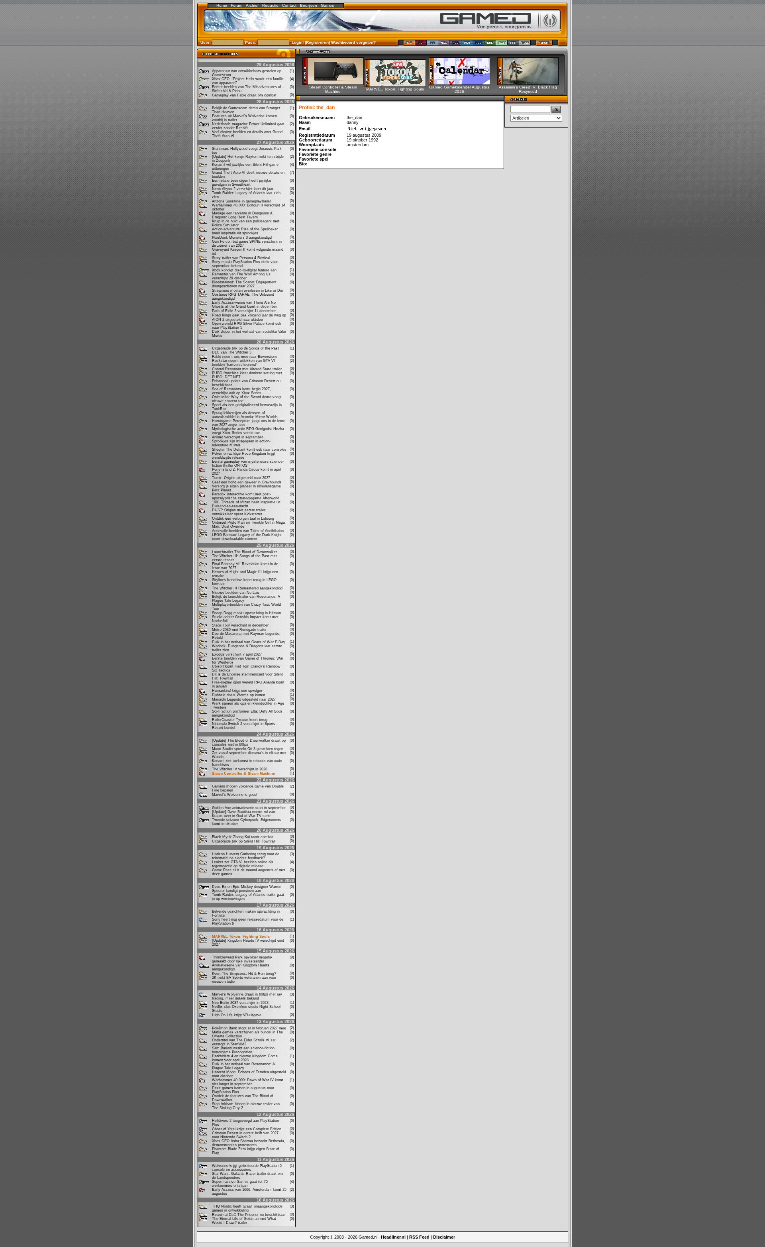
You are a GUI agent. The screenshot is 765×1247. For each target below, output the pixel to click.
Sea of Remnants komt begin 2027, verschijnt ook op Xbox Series (241, 391)
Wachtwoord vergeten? (353, 42)
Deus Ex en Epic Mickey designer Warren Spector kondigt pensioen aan (246, 889)
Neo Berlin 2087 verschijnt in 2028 (240, 1003)
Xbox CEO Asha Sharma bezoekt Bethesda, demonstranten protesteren (248, 1143)
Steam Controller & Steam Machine (243, 774)
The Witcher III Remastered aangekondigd (247, 588)
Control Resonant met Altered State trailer (247, 369)
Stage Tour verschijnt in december (240, 625)
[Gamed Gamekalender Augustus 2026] (462, 83)
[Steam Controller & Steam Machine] (335, 83)
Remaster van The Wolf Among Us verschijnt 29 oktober (241, 276)
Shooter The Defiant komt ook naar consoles (249, 450)
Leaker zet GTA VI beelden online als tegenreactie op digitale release (242, 864)
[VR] (432, 44)
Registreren (317, 42)
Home (221, 5)
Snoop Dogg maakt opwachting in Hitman (246, 613)
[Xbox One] (490, 44)
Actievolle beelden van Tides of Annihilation (248, 531)
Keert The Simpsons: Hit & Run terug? (244, 974)
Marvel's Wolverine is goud (234, 795)
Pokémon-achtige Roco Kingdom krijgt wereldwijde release (243, 456)
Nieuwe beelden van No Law (235, 593)
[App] (513, 44)
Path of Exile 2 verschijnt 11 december (244, 311)
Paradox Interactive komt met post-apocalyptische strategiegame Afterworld (245, 496)
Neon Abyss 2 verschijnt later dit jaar (242, 189)
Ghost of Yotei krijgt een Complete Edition (246, 1129)
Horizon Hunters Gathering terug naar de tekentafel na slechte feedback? (245, 856)
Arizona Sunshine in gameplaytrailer (241, 201)
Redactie (270, 5)
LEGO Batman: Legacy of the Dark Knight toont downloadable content (247, 537)
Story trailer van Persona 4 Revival (241, 258)
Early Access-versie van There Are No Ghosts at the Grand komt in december (244, 304)
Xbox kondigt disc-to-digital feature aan (244, 270)
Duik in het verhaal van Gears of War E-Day (248, 642)
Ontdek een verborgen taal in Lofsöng (243, 518)
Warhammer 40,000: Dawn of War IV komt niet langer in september (247, 1082)
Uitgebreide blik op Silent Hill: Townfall (243, 841)
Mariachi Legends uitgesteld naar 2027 (244, 699)
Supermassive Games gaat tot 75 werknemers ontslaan (240, 1184)
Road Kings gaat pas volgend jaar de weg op (249, 315)
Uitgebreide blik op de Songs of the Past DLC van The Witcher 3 (245, 350)
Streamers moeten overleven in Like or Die (247, 291)
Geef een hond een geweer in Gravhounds (247, 482)
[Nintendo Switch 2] (455, 44)
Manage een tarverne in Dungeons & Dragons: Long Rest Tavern (242, 215)
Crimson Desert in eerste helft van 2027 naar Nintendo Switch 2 (245, 1135)
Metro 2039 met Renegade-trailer (239, 630)
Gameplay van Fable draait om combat (244, 95)
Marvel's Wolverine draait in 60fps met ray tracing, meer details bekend (247, 996)
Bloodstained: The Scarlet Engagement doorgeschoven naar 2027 (244, 284)
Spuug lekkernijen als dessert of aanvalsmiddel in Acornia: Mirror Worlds (245, 415)
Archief (252, 5)
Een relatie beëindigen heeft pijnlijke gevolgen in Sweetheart (241, 183)
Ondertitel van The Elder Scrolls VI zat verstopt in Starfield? (244, 1042)
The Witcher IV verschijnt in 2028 (239, 769)
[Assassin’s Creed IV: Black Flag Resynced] (530, 83)
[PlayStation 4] (467, 44)
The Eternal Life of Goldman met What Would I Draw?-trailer (244, 1221)
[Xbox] (502, 44)
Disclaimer (444, 1237)
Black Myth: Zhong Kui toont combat (242, 837)
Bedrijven (308, 5)
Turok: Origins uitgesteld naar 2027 (241, 478)
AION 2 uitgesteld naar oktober (237, 320)
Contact (289, 5)
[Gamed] (409, 44)
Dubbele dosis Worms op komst (238, 695)
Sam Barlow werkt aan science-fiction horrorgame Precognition (243, 1050)
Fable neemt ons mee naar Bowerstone (244, 357)
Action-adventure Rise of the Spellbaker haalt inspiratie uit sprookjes (245, 231)
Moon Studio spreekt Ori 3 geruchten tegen (247, 749)
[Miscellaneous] (525, 44)
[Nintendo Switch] (444, 44)
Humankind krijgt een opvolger (237, 691)
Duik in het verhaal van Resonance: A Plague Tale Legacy (243, 1066)
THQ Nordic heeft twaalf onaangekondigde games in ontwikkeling (247, 1208)
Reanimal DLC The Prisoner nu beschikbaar (248, 1215)
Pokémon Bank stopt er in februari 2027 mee (249, 1028)
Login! (298, 42)
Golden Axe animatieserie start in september (249, 808)
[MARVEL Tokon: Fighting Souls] (398, 84)
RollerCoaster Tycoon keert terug (239, 720)
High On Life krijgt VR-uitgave (236, 1015)
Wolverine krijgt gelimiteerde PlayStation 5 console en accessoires (247, 1168)
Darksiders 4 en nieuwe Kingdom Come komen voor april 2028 (245, 1058)
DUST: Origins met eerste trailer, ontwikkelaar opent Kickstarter (239, 512)
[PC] (421, 44)
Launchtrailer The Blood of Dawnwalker (244, 552)
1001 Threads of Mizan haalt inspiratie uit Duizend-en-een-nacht (246, 504)
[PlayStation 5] (478, 44)
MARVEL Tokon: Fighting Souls (241, 937)
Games (327, 5)
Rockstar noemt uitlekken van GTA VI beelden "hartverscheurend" (243, 363)
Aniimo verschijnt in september (237, 437)
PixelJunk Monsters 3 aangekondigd (242, 238)
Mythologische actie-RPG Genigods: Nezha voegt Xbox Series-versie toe (248, 431)
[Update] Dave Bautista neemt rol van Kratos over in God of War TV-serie (243, 814)
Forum (236, 5)
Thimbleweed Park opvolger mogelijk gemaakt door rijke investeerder (242, 959)
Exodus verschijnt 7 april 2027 (237, 654)
